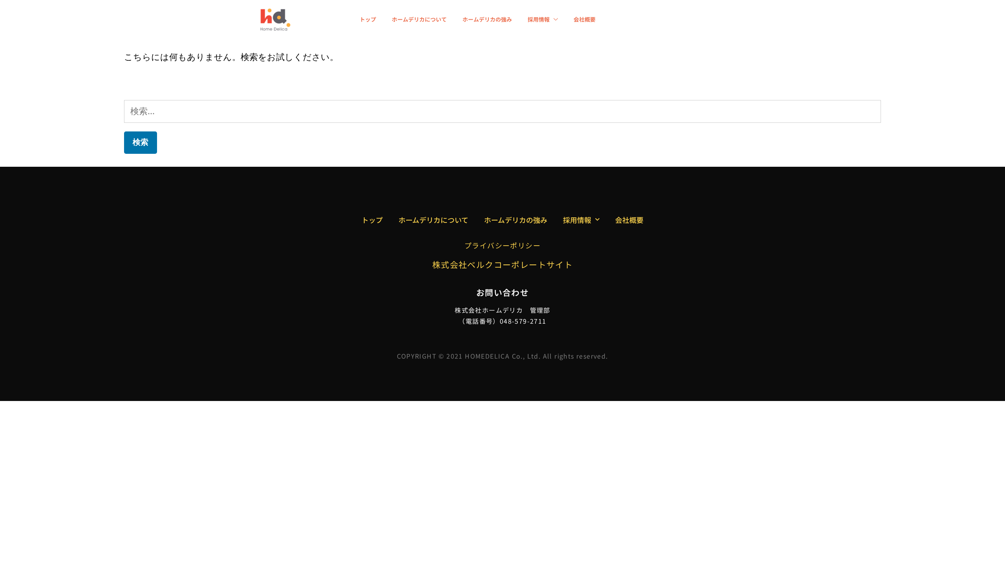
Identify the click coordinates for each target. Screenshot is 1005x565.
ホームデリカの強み (487, 19)
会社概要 (585, 19)
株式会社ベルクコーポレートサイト (502, 264)
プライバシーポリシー (502, 245)
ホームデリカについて (419, 19)
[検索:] (502, 111)
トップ (368, 19)
